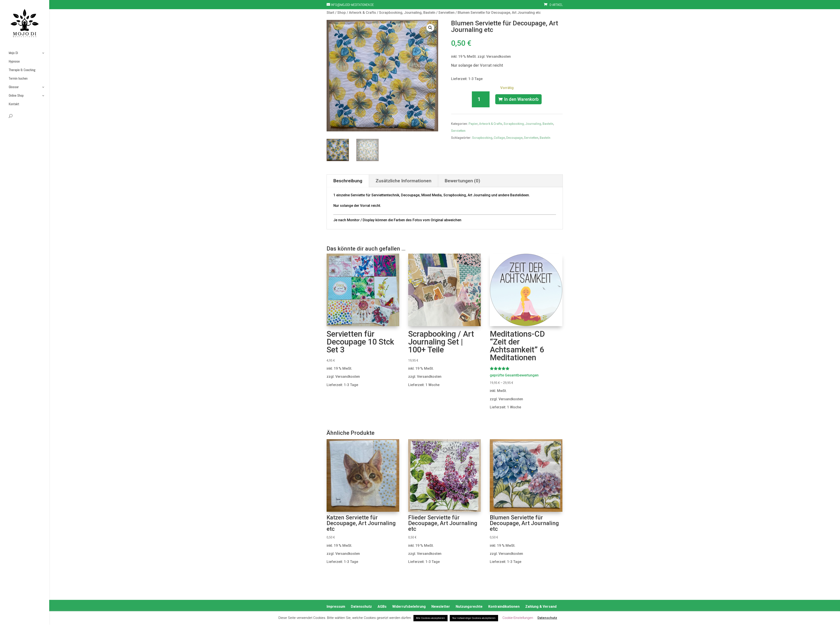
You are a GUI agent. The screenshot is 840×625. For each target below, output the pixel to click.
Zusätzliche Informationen (403, 180)
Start (330, 12)
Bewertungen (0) (462, 180)
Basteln (545, 137)
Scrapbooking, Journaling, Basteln (407, 12)
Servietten (446, 12)
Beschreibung (347, 180)
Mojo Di (13, 53)
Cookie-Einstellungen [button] (517, 618)
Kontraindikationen (504, 606)
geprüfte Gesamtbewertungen (514, 375)
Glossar (14, 87)
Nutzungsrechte (469, 606)
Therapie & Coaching (22, 70)
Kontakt (14, 104)
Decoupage (514, 137)
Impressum (336, 606)
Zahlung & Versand (540, 606)
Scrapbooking (482, 137)
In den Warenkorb (521, 99)
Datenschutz (361, 606)
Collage (499, 137)
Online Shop (16, 95)
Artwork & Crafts (362, 12)
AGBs (382, 606)
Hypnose (14, 61)
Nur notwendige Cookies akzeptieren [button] (473, 618)
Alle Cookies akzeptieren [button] (430, 618)
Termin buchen (18, 78)
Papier (473, 123)
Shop (341, 12)
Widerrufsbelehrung (409, 606)
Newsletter (440, 606)
